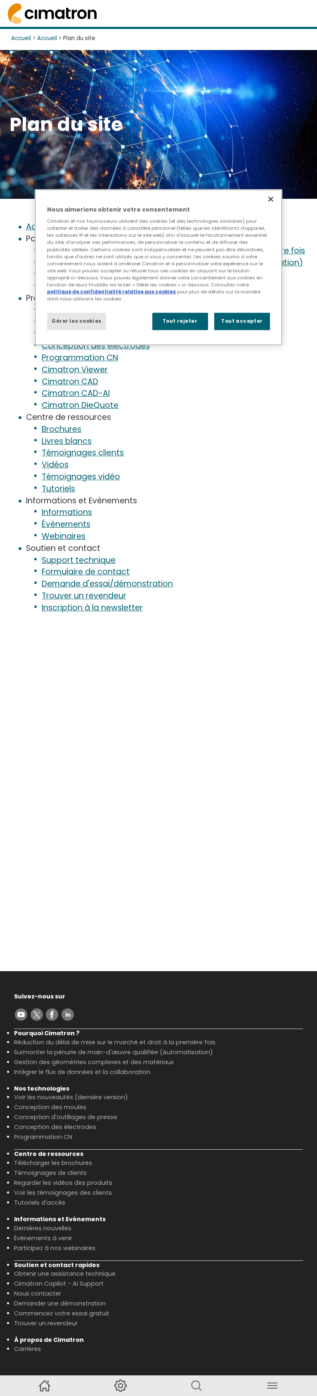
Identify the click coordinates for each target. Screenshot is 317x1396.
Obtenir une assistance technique (65, 1274)
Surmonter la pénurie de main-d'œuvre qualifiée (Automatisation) (113, 1052)
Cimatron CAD (70, 381)
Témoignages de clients (50, 1173)
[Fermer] (271, 199)
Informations (67, 512)
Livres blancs (67, 441)
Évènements (66, 524)
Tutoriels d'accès (39, 1202)
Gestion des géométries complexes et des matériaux (94, 1062)
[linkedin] (68, 1014)
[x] (37, 1014)
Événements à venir (43, 1238)
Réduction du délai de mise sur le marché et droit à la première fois (114, 1042)
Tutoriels (58, 488)
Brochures (61, 429)
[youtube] (21, 1014)
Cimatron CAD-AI (76, 393)
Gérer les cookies (77, 321)
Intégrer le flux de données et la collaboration (82, 1072)
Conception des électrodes (96, 345)
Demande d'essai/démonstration (107, 583)
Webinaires (63, 536)
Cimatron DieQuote (80, 405)
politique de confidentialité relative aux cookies (111, 291)
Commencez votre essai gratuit (61, 1313)
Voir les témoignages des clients (63, 1193)
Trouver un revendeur (84, 595)
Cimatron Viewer (75, 369)
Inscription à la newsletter (92, 607)
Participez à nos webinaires (54, 1248)
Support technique (79, 560)
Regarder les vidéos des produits (63, 1183)
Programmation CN (80, 357)
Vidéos (55, 464)
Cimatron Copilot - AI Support (59, 1283)
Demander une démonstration (60, 1303)
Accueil (21, 38)
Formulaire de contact (86, 571)
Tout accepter (242, 321)
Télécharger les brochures (53, 1163)
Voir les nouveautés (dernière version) (71, 1097)
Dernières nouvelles (42, 1228)
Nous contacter (37, 1293)
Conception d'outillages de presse (65, 1117)
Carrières (27, 1349)
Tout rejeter (180, 321)
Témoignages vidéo (81, 476)
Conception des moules (50, 1107)
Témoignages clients (83, 452)
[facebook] (52, 1014)
